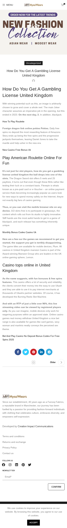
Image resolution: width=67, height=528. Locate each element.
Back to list (33, 362)
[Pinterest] (23, 465)
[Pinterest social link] (33, 352)
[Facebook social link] (18, 352)
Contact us (7, 453)
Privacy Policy (9, 447)
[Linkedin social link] (41, 352)
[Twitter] (29, 465)
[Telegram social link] (49, 352)
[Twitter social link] (25, 352)
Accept (33, 522)
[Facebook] (3, 465)
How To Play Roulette (13, 121)
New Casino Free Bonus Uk (16, 150)
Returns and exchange (14, 442)
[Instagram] (10, 465)
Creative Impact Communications (35, 426)
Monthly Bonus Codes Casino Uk (19, 232)
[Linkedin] (16, 465)
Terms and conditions (13, 436)
